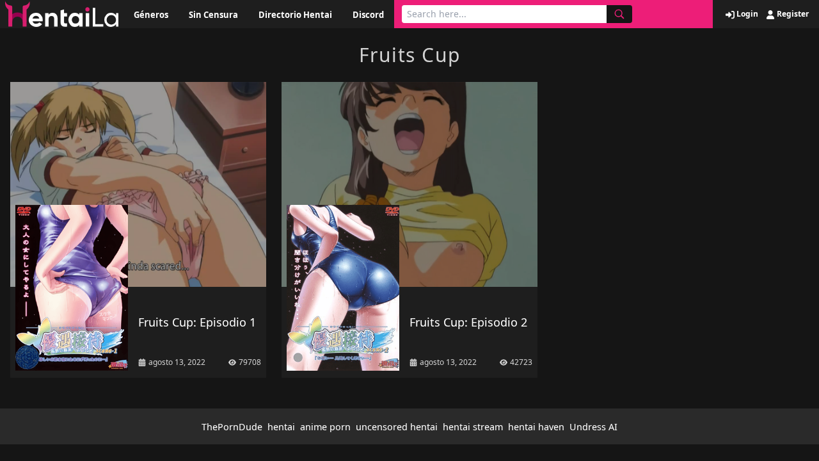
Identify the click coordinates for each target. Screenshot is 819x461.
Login (746, 14)
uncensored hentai (397, 427)
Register (792, 14)
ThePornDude (232, 427)
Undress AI (593, 427)
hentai (281, 427)
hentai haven (536, 427)
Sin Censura (213, 14)
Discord (368, 14)
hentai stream (473, 427)
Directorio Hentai (295, 14)
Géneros (151, 14)
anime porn (325, 427)
